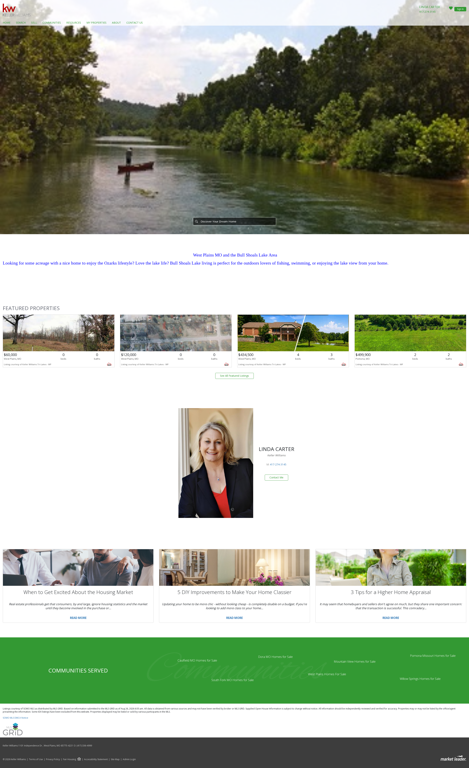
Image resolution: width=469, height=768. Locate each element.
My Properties (96, 22)
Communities (52, 22)
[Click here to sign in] (451, 9)
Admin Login (129, 759)
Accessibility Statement (96, 759)
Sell (34, 22)
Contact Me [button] (276, 477)
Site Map (115, 759)
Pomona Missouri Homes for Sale (433, 655)
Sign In (460, 9)
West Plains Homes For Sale (327, 674)
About (116, 22)
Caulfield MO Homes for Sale (197, 660)
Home (6, 22)
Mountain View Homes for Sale (355, 661)
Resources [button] (73, 22)
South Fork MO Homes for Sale (232, 680)
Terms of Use (36, 759)
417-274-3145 (427, 11)
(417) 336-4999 (84, 745)
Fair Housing (69, 759)
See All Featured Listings (234, 375)
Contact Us (134, 22)
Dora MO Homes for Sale (275, 657)
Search (21, 22)
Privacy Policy (53, 759)
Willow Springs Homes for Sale (420, 679)
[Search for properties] (196, 221)
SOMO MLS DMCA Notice (15, 717)
